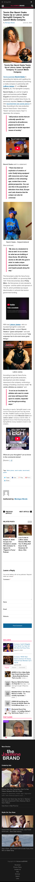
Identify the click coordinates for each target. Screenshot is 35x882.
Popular (7, 667)
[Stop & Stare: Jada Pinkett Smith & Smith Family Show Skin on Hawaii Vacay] (17, 840)
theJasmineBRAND (22, 861)
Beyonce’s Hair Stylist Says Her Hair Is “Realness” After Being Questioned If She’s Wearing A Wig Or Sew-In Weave (16, 801)
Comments (22, 667)
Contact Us (17, 869)
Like (15, 477)
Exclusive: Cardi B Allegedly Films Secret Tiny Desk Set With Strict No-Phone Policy (22, 646)
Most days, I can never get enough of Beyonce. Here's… (21, 685)
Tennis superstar (14, 77)
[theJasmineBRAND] (17, 5)
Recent (14, 667)
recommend (26, 470)
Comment (6, 579)
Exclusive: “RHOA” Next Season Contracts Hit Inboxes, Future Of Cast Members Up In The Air (22, 659)
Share (7, 480)
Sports (6, 721)
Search (18, 876)
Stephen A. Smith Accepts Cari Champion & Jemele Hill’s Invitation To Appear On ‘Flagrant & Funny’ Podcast (9, 546)
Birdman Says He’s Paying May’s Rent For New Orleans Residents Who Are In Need (15, 790)
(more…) (21, 675)
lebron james (10, 470)
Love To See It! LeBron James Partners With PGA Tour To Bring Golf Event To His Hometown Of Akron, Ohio (24, 544)
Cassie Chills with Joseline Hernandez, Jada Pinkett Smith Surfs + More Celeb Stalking (16, 830)
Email (5, 609)
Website (6, 616)
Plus (21, 477)
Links (17, 878)
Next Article (24, 512)
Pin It (28, 477)
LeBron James (8, 86)
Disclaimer (18, 865)
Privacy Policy (17, 867)
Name (5, 602)
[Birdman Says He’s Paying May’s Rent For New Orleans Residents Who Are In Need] (17, 777)
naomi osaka (18, 470)
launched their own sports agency (18, 104)
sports (5, 472)
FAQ (17, 872)
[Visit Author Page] (6, 493)
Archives (17, 874)
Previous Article (9, 512)
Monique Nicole (10, 23)
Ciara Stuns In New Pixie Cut (10, 806)
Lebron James (14, 324)
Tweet (7, 477)
